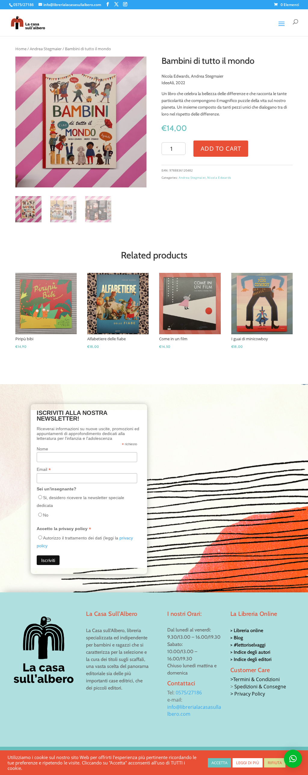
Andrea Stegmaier (46, 48)
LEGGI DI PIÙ (247, 762)
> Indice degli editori (251, 659)
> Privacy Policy (247, 693)
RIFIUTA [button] (275, 762)
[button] (293, 759)
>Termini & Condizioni (255, 679)
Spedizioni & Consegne (260, 686)
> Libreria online (246, 630)
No (45, 515)
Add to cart (221, 148)
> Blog (236, 638)
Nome (42, 448)
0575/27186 (189, 692)
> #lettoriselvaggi (248, 645)
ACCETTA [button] (219, 762)
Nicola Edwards (219, 177)
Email (44, 469)
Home (20, 48)
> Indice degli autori (250, 652)
